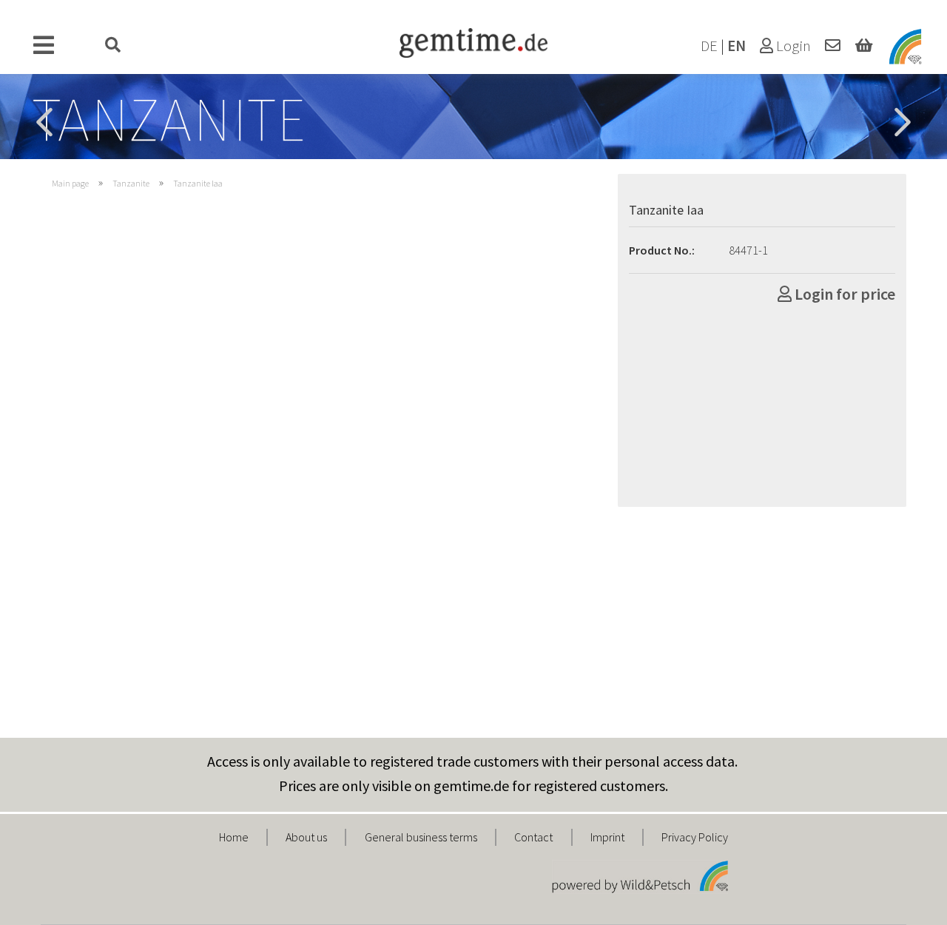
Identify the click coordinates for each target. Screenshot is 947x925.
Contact (533, 837)
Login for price (843, 293)
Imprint (607, 837)
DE (709, 46)
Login (792, 46)
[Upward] (906, 902)
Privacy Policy (694, 837)
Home (234, 837)
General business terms (421, 837)
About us (306, 837)
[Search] (113, 45)
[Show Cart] (863, 46)
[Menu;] (44, 46)
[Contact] (832, 46)
